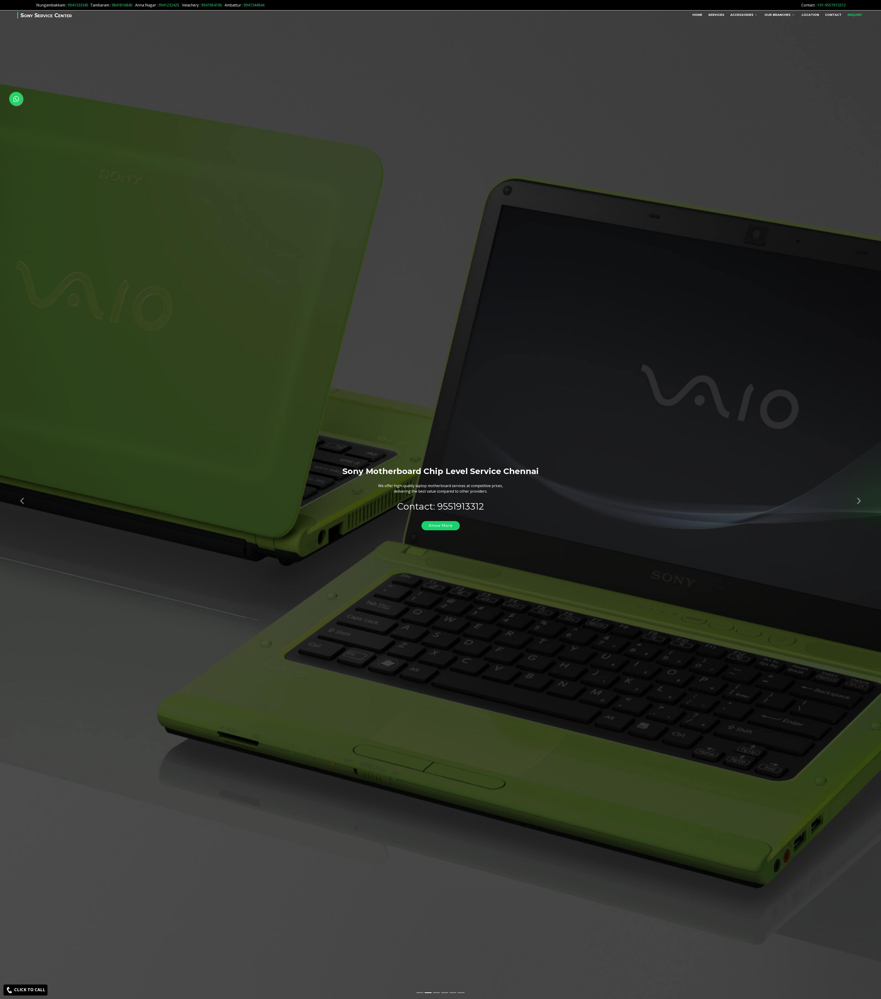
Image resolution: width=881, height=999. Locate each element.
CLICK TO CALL (29, 989)
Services (716, 15)
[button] (22, 499)
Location (810, 15)
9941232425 (169, 5)
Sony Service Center (46, 15)
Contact (833, 15)
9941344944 (254, 5)
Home (697, 15)
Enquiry (855, 15)
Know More (440, 525)
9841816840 (122, 5)
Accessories (741, 15)
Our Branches (777, 15)
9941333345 (78, 5)
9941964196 (211, 5)
